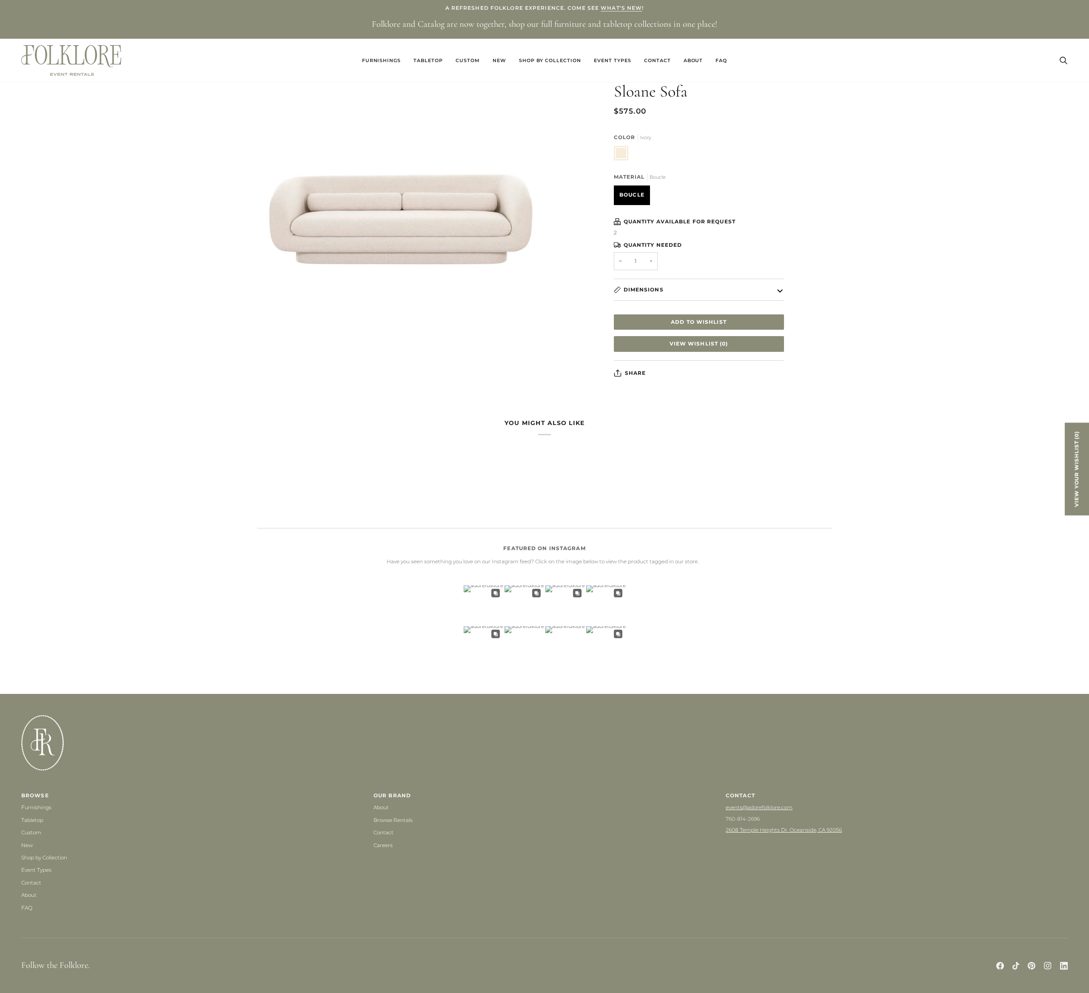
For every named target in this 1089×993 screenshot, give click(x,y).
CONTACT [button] (740, 795)
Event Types (36, 870)
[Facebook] (1000, 966)
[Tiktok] (1015, 966)
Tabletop (32, 820)
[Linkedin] (1064, 966)
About (29, 895)
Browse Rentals (393, 820)
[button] (382, 60)
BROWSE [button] (35, 795)
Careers (383, 845)
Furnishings (36, 807)
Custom (31, 832)
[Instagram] (1048, 966)
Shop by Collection (44, 857)
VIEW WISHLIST (699, 343)
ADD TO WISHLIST (699, 322)
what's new (621, 8)
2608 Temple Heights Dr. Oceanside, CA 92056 (784, 830)
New (27, 845)
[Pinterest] (1031, 966)
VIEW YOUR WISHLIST (1077, 469)
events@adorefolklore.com (759, 807)
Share (635, 373)
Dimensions (644, 289)
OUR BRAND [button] (392, 795)
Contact (31, 882)
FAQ (26, 908)
